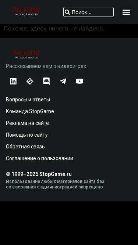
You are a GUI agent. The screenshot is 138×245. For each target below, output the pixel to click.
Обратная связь (25, 146)
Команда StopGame (30, 111)
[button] (126, 12)
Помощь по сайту (27, 135)
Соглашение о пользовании (39, 158)
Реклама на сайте (27, 123)
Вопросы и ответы (28, 99)
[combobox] (88, 12)
